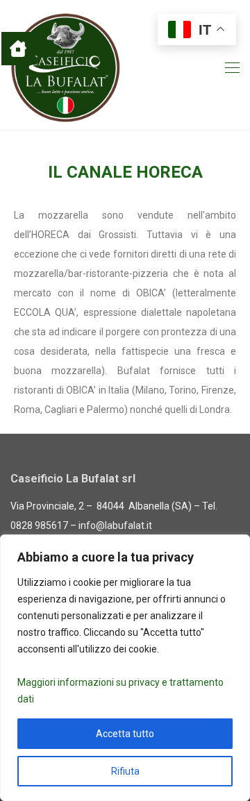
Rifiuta (125, 771)
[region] (125, 667)
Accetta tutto (125, 733)
